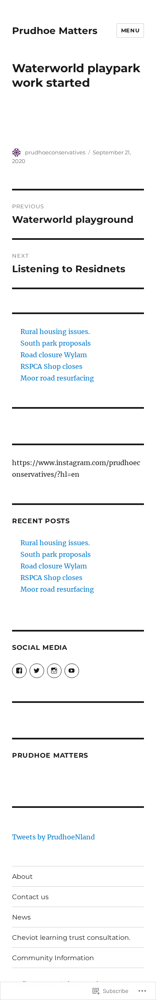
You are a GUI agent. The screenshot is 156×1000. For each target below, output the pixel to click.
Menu (130, 30)
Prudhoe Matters (54, 31)
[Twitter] (37, 670)
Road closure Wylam (53, 355)
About (22, 876)
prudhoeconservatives (55, 152)
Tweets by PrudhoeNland (53, 837)
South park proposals (55, 343)
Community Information (53, 958)
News (21, 917)
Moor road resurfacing (57, 378)
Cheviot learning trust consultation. (71, 937)
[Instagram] (54, 670)
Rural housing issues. (55, 331)
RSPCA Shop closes (51, 366)
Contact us (30, 897)
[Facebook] (19, 670)
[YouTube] (71, 670)
